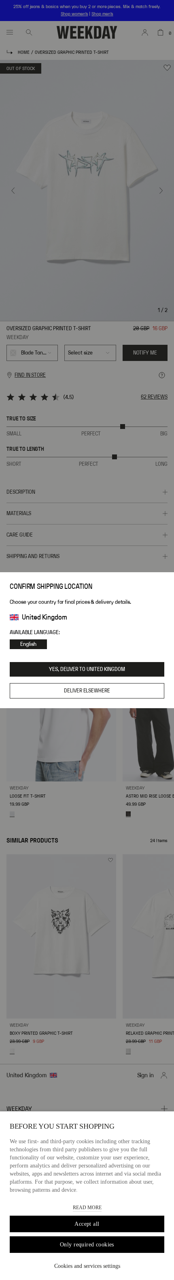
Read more (87, 1207)
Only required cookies (87, 1245)
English (28, 644)
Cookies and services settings (87, 1266)
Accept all (86, 1224)
